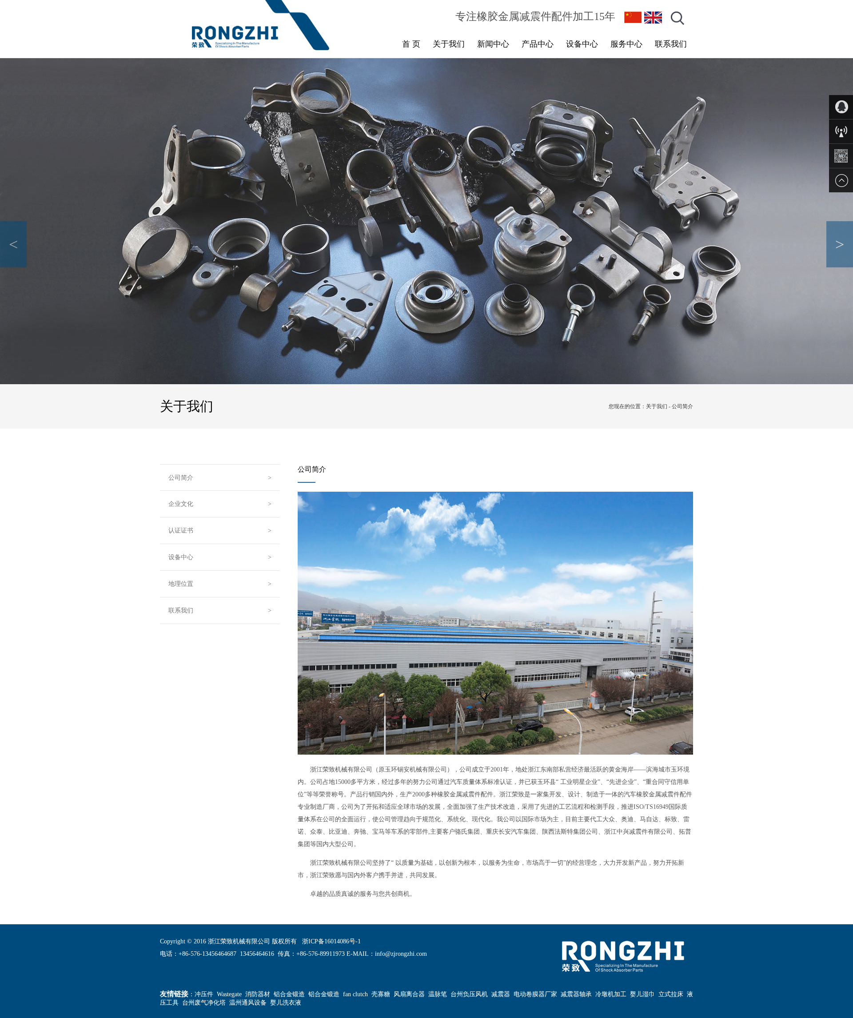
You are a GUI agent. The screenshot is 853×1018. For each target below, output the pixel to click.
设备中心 (582, 44)
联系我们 (671, 44)
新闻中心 (493, 44)
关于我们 (449, 44)
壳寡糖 (380, 994)
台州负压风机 (469, 994)
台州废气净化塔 (204, 1002)
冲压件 (204, 994)
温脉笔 (437, 994)
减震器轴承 (576, 994)
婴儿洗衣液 (285, 1002)
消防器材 (257, 994)
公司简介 (180, 477)
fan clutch (355, 994)
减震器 (500, 994)
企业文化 (180, 504)
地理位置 (180, 584)
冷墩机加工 (610, 994)
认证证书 (180, 530)
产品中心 (538, 44)
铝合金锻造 (289, 994)
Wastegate (229, 994)
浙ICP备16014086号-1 (331, 941)
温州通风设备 (248, 1002)
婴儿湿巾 (642, 994)
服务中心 (626, 44)
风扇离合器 (409, 994)
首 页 (411, 44)
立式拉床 (670, 994)
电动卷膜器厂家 (535, 994)
